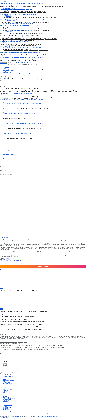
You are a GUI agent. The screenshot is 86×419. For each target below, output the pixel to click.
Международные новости (8, 385)
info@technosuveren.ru (42, 369)
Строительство (6, 397)
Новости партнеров (7, 389)
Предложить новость (5, 370)
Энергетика (5, 403)
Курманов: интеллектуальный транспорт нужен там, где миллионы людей (21, 324)
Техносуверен (17, 369)
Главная (2, 86)
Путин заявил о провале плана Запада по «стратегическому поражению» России (28, 39)
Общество (5, 391)
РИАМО (7, 258)
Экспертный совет (7, 72)
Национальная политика (8, 70)
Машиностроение (7, 399)
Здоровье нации (6, 382)
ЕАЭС (4, 381)
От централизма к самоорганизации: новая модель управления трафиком (21, 329)
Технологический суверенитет (11, 86)
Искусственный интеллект (9, 398)
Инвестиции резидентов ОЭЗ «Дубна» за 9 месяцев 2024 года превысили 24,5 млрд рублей (32, 6)
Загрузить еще (3, 63)
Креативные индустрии (8, 383)
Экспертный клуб (7, 407)
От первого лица (6, 409)
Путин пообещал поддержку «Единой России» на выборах (20, 44)
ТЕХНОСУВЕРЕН (16, 337)
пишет (63, 240)
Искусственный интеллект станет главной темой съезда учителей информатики (22, 321)
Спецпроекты (6, 394)
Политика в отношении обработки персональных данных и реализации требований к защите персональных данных (30, 413)
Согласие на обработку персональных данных (11, 343)
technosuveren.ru (11, 336)
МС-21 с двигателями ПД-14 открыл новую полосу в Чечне (20, 60)
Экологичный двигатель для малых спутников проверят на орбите (23, 12)
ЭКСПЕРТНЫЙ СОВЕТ (8, 376)
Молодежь (5, 387)
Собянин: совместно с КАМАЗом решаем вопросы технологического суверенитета (29, 17)
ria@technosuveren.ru (53, 369)
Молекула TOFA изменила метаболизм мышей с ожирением (21, 33)
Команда (5, 364)
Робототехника (6, 401)
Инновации (21, 86)
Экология (7, 67)
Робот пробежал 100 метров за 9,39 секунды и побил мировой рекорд (24, 22)
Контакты (5, 363)
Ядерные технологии (7, 405)
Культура (5, 384)
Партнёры (5, 71)
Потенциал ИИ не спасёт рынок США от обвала (16, 49)
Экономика (5, 408)
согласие (22, 336)
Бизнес (4, 68)
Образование (6, 390)
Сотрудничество (6, 365)
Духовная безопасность (8, 380)
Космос (1, 288)
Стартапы (7, 69)
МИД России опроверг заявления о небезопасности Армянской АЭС (23, 55)
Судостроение (6, 402)
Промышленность (7, 400)
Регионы (5, 393)
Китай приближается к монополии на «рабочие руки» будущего (22, 28)
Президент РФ (6, 392)
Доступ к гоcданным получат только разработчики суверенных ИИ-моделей (21, 326)
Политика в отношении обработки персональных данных (13, 342)
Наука (4, 410)
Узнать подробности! (43, 266)
